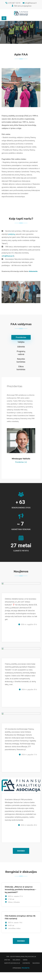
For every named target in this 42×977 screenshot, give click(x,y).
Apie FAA (7, 960)
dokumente (33, 271)
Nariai (25, 960)
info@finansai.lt (8, 256)
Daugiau (21, 851)
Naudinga (36, 963)
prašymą (11, 234)
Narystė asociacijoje (12, 963)
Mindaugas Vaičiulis (21, 459)
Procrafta (25, 968)
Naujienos (16, 960)
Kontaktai (26, 963)
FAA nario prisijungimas (22, 6)
